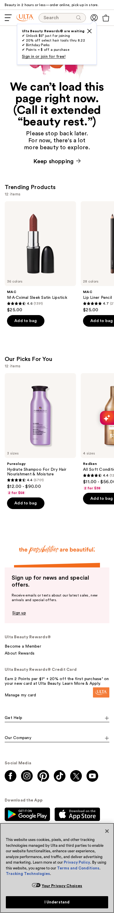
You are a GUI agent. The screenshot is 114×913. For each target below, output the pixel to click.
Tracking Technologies (28, 874)
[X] (89, 31)
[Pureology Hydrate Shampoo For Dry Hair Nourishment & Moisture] (40, 434)
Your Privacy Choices (62, 886)
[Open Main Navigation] (8, 17)
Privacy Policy (77, 862)
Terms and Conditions (78, 868)
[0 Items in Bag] (105, 18)
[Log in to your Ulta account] (94, 18)
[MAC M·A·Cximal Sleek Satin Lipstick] (40, 257)
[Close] (107, 831)
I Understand (57, 902)
